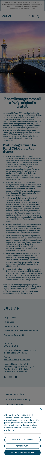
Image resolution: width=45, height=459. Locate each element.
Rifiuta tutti (22, 446)
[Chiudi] (41, 409)
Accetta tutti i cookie (22, 452)
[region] (22, 432)
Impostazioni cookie (22, 439)
